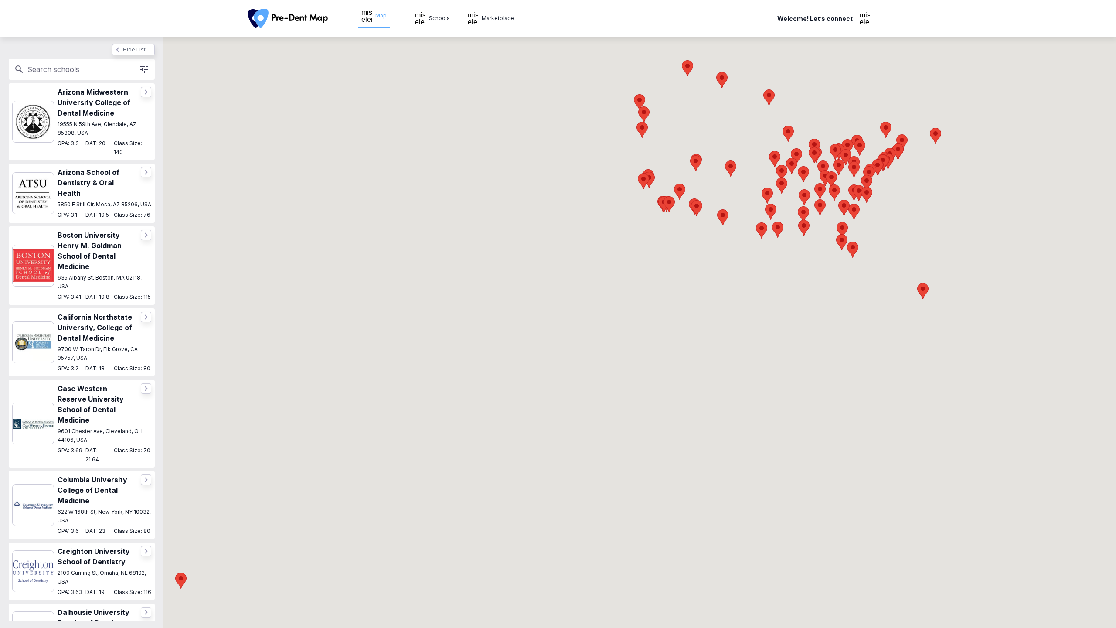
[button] (696, 208)
